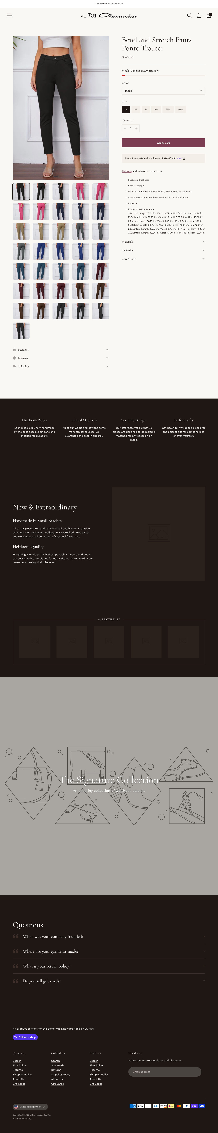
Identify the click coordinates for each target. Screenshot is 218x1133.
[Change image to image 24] (80, 271)
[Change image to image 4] (80, 191)
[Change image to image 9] (80, 211)
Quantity (127, 120)
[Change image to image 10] (100, 211)
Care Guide (129, 259)
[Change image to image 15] (100, 231)
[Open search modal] (189, 15)
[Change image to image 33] (61, 311)
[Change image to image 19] (80, 251)
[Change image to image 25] (100, 271)
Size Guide (19, 1065)
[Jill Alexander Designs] (109, 15)
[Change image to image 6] (21, 211)
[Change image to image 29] (80, 291)
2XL (168, 109)
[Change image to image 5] (100, 191)
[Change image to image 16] (21, 251)
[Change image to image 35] (100, 311)
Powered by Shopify (22, 1118)
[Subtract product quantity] (125, 128)
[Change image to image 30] (100, 291)
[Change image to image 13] (61, 231)
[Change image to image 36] (21, 331)
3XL (180, 109)
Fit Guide (128, 250)
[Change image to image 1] (21, 191)
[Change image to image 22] (41, 271)
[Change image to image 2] (41, 191)
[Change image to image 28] (61, 291)
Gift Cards (19, 1083)
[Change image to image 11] (21, 231)
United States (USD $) (30, 1107)
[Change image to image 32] (41, 311)
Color (125, 83)
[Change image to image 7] (41, 211)
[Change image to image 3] (61, 191)
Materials (127, 242)
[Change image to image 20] (100, 251)
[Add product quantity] (136, 128)
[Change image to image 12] (41, 231)
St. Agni (89, 1028)
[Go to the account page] (199, 15)
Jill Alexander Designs (40, 1115)
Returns (18, 1069)
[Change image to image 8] (61, 211)
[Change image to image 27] (41, 291)
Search (17, 1060)
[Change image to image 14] (80, 231)
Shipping (127, 171)
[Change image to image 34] (80, 311)
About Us (18, 1079)
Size (124, 101)
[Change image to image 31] (21, 311)
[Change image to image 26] (21, 291)
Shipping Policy (22, 1074)
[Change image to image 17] (41, 251)
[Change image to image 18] (61, 251)
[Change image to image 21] (21, 271)
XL (156, 109)
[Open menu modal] (9, 15)
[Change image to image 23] (61, 271)
